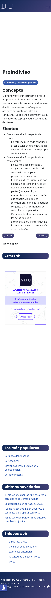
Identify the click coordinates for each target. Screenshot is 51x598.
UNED (12, 561)
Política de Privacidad (24, 586)
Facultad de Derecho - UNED (25, 556)
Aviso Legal (7, 586)
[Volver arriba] (46, 592)
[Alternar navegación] (47, 7)
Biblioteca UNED (18, 541)
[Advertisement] (25, 39)
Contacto (41, 586)
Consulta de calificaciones (23, 546)
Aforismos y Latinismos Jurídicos (20, 82)
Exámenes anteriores (20, 551)
